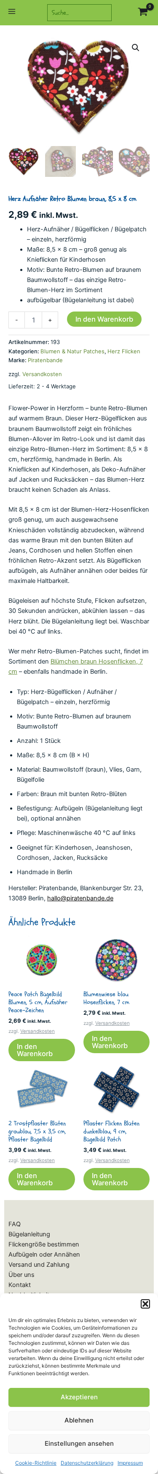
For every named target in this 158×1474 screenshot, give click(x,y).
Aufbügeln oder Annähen (44, 1254)
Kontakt (19, 1285)
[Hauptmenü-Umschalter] (12, 12)
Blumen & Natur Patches (72, 351)
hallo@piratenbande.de (80, 898)
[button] (145, 1304)
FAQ (14, 1224)
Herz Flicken (123, 351)
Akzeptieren (79, 1397)
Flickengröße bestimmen (43, 1244)
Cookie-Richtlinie (35, 1463)
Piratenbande (45, 360)
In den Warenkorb (104, 319)
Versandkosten (42, 374)
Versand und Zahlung (39, 1264)
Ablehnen (79, 1420)
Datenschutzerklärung (87, 1463)
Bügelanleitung (29, 1234)
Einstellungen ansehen (79, 1443)
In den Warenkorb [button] (35, 1049)
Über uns (21, 1275)
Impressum (130, 1463)
